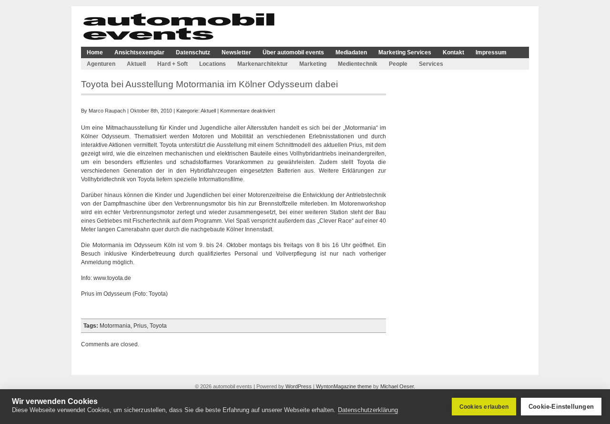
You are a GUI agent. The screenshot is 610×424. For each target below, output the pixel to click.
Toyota (158, 325)
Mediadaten (351, 52)
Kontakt (453, 52)
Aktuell (136, 64)
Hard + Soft (172, 64)
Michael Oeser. (397, 386)
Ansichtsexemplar (139, 52)
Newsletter (236, 52)
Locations (212, 64)
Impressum (491, 52)
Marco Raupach (107, 111)
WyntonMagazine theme (344, 386)
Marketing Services (404, 52)
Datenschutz (193, 52)
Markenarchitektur (262, 64)
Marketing (312, 64)
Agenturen (101, 64)
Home (95, 52)
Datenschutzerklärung (368, 410)
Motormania (115, 325)
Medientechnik (357, 64)
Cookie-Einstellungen (561, 406)
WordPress (298, 386)
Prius (140, 325)
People (398, 64)
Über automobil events (293, 52)
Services (431, 64)
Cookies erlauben (483, 406)
